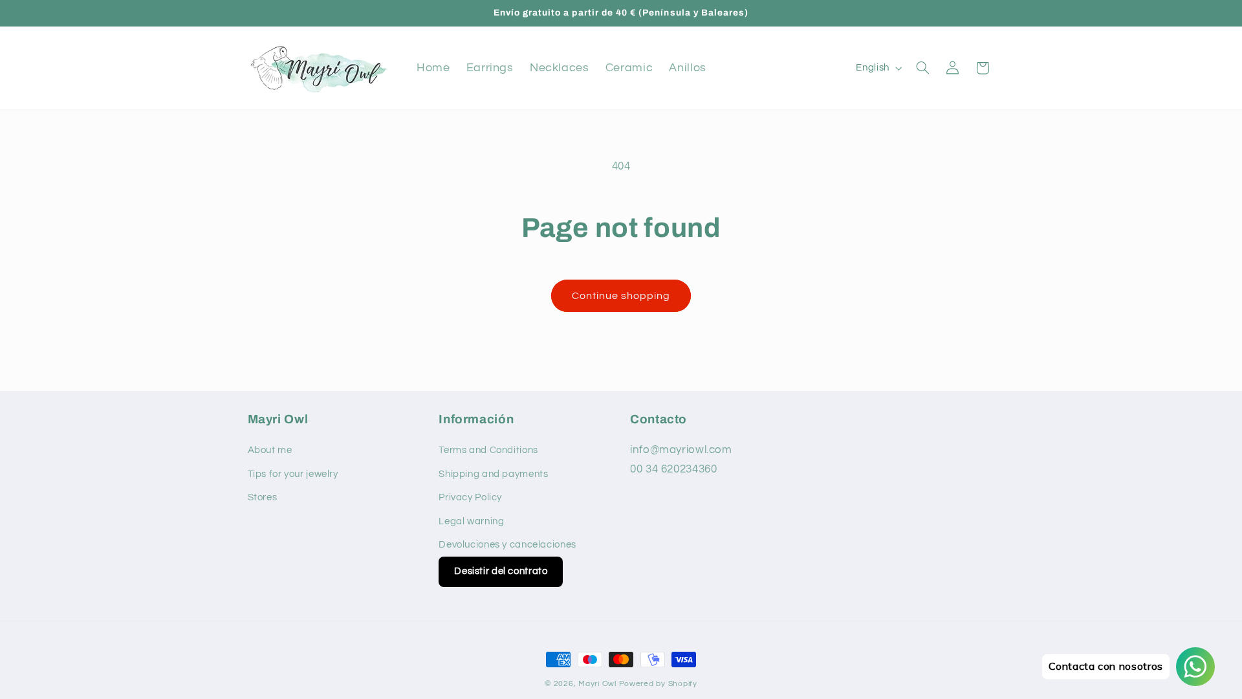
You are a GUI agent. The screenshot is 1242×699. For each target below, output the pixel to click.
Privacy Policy (470, 497)
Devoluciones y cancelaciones (507, 544)
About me (270, 450)
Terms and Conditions (488, 450)
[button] (922, 68)
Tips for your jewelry (293, 474)
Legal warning (471, 521)
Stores (263, 497)
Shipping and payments (493, 474)
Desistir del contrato (500, 571)
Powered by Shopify (658, 683)
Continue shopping (621, 296)
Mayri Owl (597, 683)
